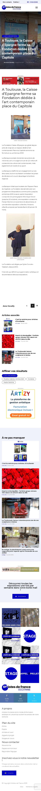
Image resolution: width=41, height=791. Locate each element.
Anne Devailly (10, 62)
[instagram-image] (11, 617)
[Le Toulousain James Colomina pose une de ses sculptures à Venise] (8, 357)
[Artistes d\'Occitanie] (12, 7)
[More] (37, 306)
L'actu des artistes (10, 36)
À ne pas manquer (13, 437)
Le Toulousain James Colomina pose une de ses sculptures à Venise (25, 353)
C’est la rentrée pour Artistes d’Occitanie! (18, 463)
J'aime (7, 693)
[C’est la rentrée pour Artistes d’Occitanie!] (8, 325)
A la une (17, 323)
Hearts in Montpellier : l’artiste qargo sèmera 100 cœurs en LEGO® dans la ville (27, 337)
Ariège (4, 554)
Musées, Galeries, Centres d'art (14, 379)
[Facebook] (33, 306)
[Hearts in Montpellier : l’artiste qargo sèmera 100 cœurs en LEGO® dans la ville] (8, 341)
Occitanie (31, 379)
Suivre (20, 693)
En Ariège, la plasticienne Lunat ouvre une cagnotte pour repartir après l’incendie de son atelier (20, 551)
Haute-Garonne (9, 382)
